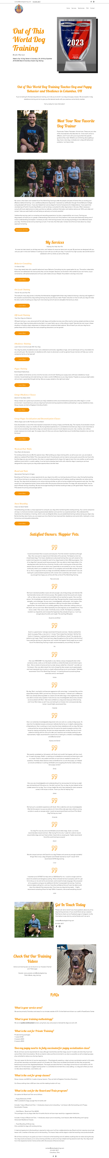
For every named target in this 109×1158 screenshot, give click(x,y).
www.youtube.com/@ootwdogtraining (35, 973)
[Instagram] (94, 2)
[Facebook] (91, 2)
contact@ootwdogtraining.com (22, 1)
